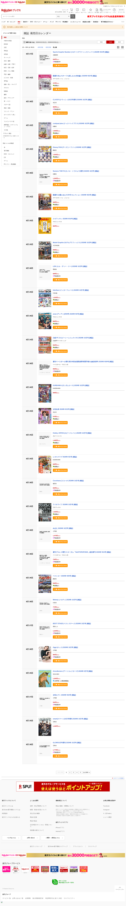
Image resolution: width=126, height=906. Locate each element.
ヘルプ (114, 12)
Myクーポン (84, 12)
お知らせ (77, 12)
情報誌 (6, 91)
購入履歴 (97, 12)
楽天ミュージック (35, 872)
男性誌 (6, 50)
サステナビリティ (69, 898)
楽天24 (25, 872)
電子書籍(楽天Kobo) (107, 22)
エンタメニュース (75, 22)
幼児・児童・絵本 (9, 67)
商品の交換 (33, 817)
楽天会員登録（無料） (61, 11)
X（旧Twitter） (107, 813)
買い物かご (71, 12)
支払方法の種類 (35, 813)
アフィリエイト (78, 846)
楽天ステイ (64, 872)
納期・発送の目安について (38, 809)
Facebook (106, 806)
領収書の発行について (37, 830)
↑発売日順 (48, 47)
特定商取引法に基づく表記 (53, 898)
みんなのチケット (73, 872)
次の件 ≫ (86, 772)
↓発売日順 (40, 47)
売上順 (55, 47)
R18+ (123, 22)
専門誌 (6, 81)
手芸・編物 (7, 74)
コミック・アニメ (9, 111)
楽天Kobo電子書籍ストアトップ (58, 846)
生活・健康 (7, 61)
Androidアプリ (60, 831)
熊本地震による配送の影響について (17, 27)
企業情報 (28, 898)
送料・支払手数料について (38, 806)
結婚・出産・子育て (9, 64)
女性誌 (6, 54)
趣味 (5, 94)
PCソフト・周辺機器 (62, 22)
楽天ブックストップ (36, 846)
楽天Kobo (83, 872)
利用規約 (4, 813)
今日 (101, 42)
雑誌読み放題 (86, 22)
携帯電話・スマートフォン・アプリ (11, 125)
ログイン (64, 10)
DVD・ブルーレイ (35, 22)
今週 (110, 42)
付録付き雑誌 (8, 40)
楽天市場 (121, 9)
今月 (119, 42)
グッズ (52, 22)
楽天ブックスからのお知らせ (11, 817)
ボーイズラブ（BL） (10, 114)
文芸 (5, 47)
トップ (3, 22)
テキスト (6, 87)
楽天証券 (45, 872)
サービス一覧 (121, 12)
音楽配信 (95, 22)
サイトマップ (92, 846)
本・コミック (11, 22)
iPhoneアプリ (60, 827)
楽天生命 (54, 872)
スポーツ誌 (7, 104)
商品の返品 (33, 821)
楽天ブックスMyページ (105, 12)
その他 (6, 130)
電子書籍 (6, 150)
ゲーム (45, 22)
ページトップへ (120, 889)
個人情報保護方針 (38, 898)
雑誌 (19, 22)
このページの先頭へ (119, 778)
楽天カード (16, 872)
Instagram (106, 809)
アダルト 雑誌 (7, 133)
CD (5, 157)
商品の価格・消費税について (65, 806)
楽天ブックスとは (7, 806)
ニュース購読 (107, 817)
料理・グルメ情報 (9, 71)
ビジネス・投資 (8, 77)
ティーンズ (7, 57)
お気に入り (90, 12)
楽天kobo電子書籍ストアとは (11, 809)
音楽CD (25, 22)
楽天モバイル (6, 872)
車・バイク (7, 101)
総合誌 (6, 44)
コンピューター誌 (9, 121)
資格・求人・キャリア (10, 84)
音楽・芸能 (7, 108)
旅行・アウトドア (9, 98)
